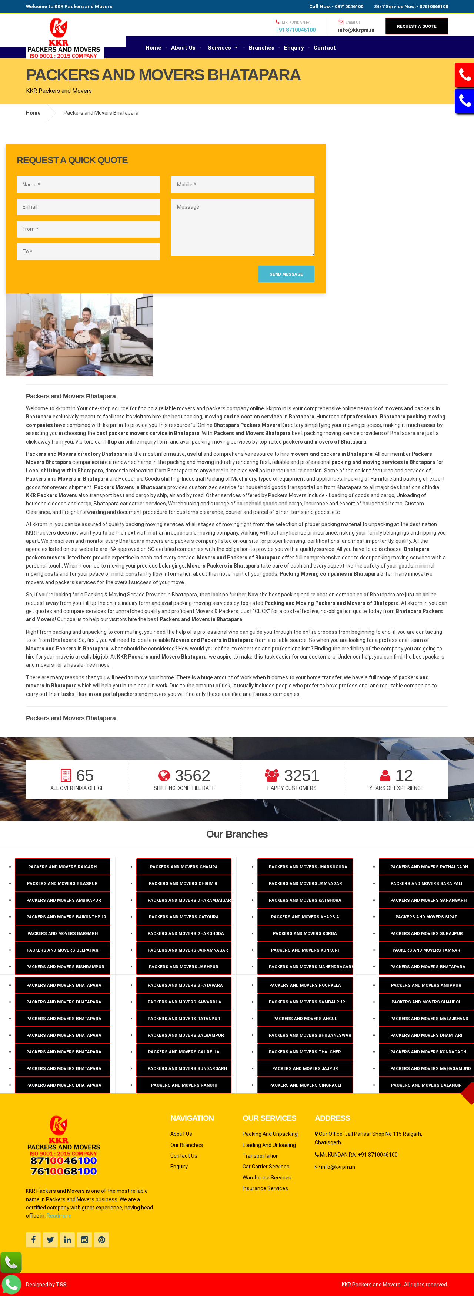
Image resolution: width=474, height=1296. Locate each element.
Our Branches (186, 1145)
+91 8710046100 (296, 30)
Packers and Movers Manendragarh (311, 967)
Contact (325, 47)
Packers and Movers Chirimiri (183, 883)
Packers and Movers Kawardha (184, 1002)
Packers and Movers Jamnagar (305, 883)
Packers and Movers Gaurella (184, 1052)
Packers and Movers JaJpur (305, 1068)
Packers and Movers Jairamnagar (188, 950)
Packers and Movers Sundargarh (187, 1068)
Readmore (59, 1216)
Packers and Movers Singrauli (305, 1085)
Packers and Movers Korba (305, 933)
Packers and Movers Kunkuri (305, 950)
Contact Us (183, 1156)
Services (219, 47)
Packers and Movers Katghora (305, 900)
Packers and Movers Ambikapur (63, 900)
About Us (183, 47)
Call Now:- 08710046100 (336, 6)
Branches (261, 47)
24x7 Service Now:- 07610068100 (411, 6)
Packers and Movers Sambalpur (307, 1002)
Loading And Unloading (269, 1145)
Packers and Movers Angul (305, 1018)
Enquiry (294, 47)
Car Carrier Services (266, 1166)
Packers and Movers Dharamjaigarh (190, 900)
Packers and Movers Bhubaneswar (310, 1035)
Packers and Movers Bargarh (62, 933)
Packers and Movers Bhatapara (63, 985)
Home (153, 47)
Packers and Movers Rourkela (305, 985)
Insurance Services (265, 1188)
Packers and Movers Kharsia (305, 917)
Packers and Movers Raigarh (62, 867)
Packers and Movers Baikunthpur (66, 917)
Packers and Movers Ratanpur (184, 1018)
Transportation (261, 1156)
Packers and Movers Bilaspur (62, 883)
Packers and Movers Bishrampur (65, 967)
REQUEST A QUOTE (417, 26)
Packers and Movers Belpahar (63, 950)
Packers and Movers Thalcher (305, 1052)
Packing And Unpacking (270, 1134)
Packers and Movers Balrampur (186, 1035)
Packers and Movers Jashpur (183, 967)
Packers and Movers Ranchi (184, 1085)
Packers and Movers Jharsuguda (308, 867)
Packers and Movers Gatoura (184, 917)
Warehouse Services (267, 1178)
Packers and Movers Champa (184, 867)
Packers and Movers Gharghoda (186, 933)
